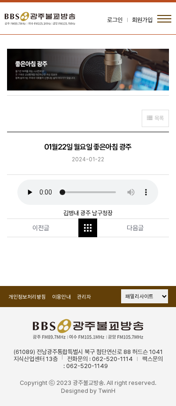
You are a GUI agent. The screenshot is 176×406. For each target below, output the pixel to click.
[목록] (87, 227)
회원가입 (142, 19)
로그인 (114, 19)
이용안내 (61, 297)
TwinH (106, 390)
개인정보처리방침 (27, 297)
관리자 (84, 297)
